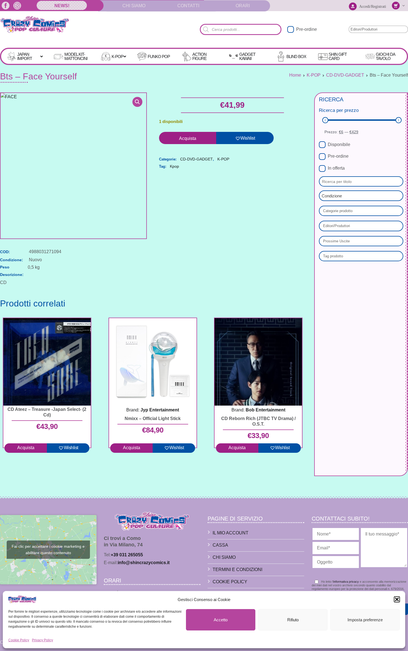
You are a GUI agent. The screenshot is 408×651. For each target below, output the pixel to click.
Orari (243, 5)
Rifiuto (293, 619)
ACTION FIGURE (199, 56)
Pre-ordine (306, 29)
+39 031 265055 (127, 554)
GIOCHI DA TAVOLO (385, 56)
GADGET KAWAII (247, 56)
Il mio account (230, 533)
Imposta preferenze (365, 619)
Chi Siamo (133, 5)
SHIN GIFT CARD (338, 56)
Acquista (187, 138)
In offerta (336, 168)
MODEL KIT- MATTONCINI (75, 56)
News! (61, 5)
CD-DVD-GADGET (345, 75)
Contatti (188, 5)
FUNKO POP (159, 56)
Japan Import (24, 56)
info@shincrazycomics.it (144, 562)
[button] (397, 599)
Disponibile (339, 144)
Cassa (220, 545)
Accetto (221, 619)
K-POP (117, 56)
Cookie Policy (18, 640)
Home (295, 75)
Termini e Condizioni (237, 569)
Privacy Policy (42, 640)
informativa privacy (346, 581)
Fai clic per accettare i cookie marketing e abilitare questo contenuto (48, 549)
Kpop (174, 166)
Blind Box (296, 56)
